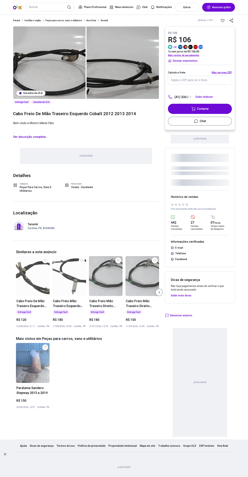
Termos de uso (65, 445)
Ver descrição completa (29, 137)
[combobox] (50, 7)
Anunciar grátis (221, 7)
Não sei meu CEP (222, 72)
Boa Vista (91, 20)
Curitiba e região (32, 20)
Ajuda (23, 445)
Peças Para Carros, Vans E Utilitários (35, 189)
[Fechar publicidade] (5, 454)
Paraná (16, 20)
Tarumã (104, 20)
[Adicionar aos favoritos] (222, 20)
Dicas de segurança (42, 445)
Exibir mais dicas (181, 295)
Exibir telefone (204, 96)
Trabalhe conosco (169, 445)
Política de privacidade (91, 445)
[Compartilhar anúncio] (231, 20)
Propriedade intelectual (122, 445)
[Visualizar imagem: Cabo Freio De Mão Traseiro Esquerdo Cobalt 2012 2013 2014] (49, 62)
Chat (203, 121)
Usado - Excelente (82, 187)
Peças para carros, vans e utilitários (63, 20)
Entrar (187, 7)
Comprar (203, 108)
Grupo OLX (189, 445)
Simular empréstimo (185, 60)
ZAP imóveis (206, 445)
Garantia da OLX (33, 93)
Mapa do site (147, 445)
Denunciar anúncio (181, 315)
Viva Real (222, 445)
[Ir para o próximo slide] (159, 292)
